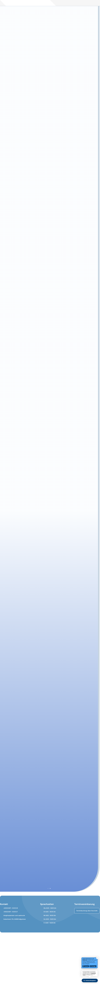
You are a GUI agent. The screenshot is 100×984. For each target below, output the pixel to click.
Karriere (63, 3)
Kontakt (73, 3)
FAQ (68, 3)
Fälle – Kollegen (81, 3)
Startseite (38, 3)
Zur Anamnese (13, 971)
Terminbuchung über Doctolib (87, 911)
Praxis (44, 3)
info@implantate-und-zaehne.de (14, 915)
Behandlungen (53, 3)
